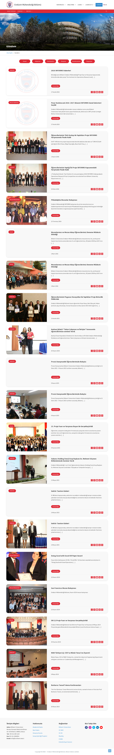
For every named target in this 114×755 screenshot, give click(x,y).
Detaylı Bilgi (56, 86)
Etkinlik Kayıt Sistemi (65, 742)
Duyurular (89, 61)
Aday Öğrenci (11, 11)
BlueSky (61, 736)
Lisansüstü (89, 5)
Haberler (37, 61)
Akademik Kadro (38, 727)
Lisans (80, 5)
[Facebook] (94, 92)
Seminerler (50, 61)
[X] (92, 92)
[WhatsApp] (102, 92)
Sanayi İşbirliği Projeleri (40, 736)
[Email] (97, 92)
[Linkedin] (100, 92)
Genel (25, 61)
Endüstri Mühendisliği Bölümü (27, 4)
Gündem (99, 5)
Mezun (28, 11)
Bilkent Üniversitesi (65, 727)
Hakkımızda (60, 5)
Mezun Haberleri (14, 102)
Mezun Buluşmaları (15, 199)
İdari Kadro (36, 730)
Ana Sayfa (10, 53)
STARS (61, 739)
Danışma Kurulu (37, 733)
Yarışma (63, 61)
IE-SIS (60, 733)
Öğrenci (20, 11)
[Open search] (106, 11)
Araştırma (70, 5)
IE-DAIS (61, 730)
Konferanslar (76, 61)
